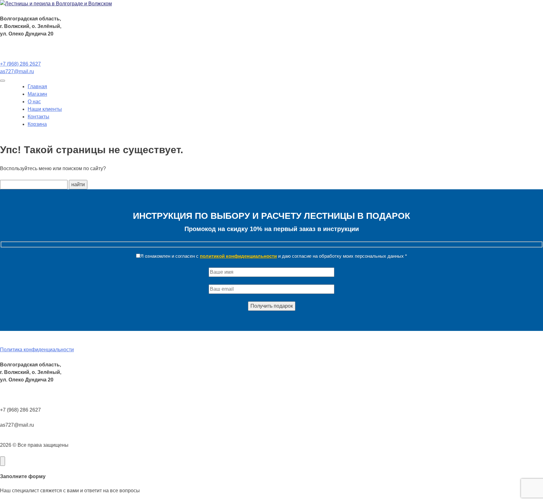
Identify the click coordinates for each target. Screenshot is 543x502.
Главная (37, 86)
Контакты (38, 116)
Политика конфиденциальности (37, 349)
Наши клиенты (45, 109)
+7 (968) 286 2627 (20, 64)
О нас (34, 101)
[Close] (2, 461)
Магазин (37, 94)
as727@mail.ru (17, 71)
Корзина (37, 124)
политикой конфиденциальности (238, 256)
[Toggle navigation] (2, 81)
